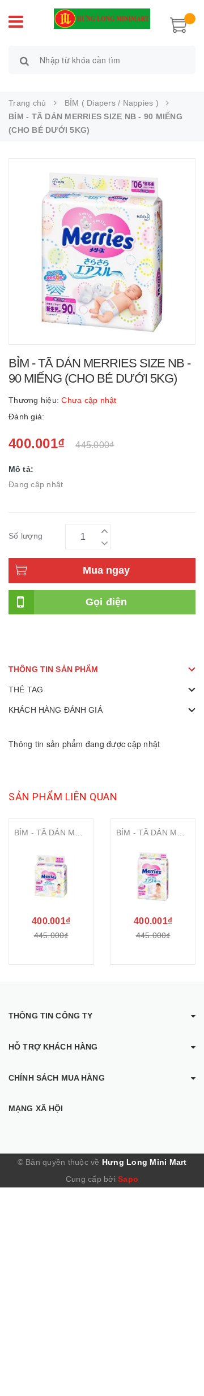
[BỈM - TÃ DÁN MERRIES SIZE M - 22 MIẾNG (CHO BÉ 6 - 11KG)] (51, 877)
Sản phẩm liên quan (62, 796)
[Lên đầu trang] (181, 1362)
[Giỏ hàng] (178, 23)
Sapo (128, 1178)
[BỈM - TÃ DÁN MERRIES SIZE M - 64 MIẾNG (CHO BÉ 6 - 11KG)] (153, 877)
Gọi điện (107, 602)
